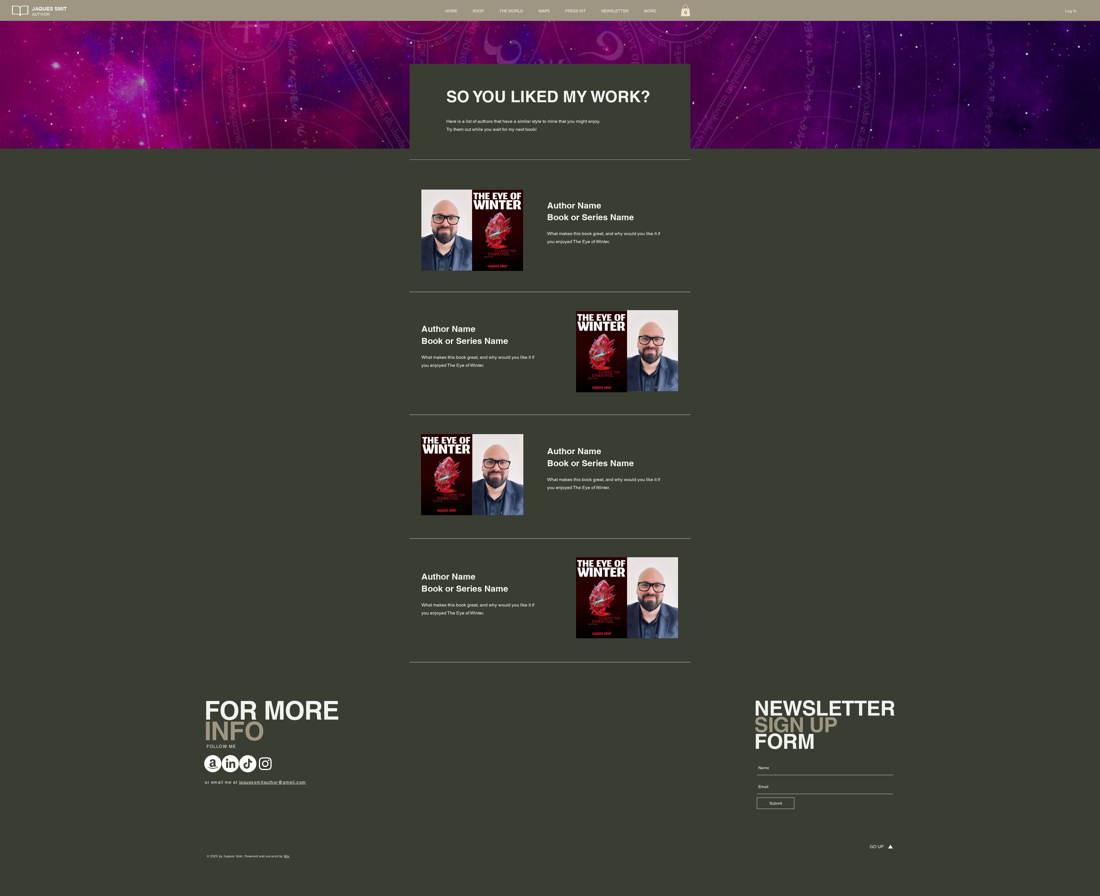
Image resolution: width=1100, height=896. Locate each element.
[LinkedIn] (230, 763)
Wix (287, 856)
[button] (685, 10)
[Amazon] (212, 763)
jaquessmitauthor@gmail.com (272, 782)
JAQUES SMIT (49, 9)
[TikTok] (247, 763)
